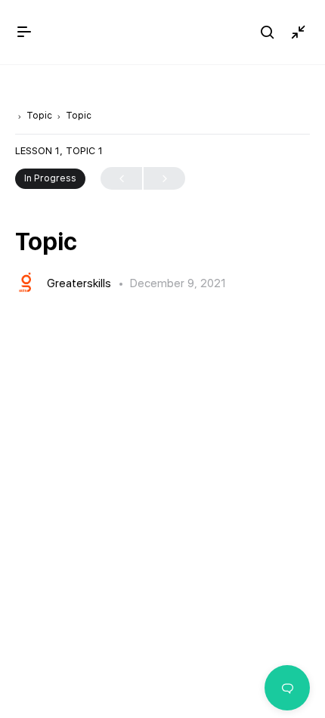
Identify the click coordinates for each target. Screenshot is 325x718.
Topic (39, 115)
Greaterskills (80, 283)
